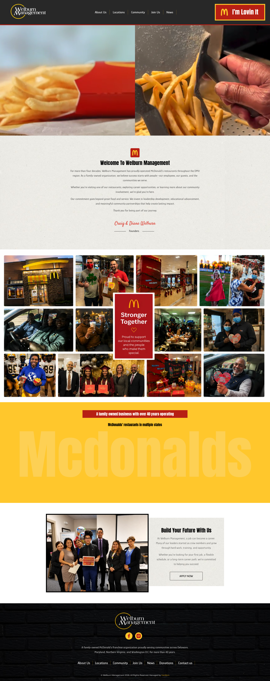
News (169, 12)
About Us (100, 12)
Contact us (185, 663)
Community (138, 12)
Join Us (155, 12)
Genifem (165, 675)
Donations (166, 663)
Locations (119, 12)
